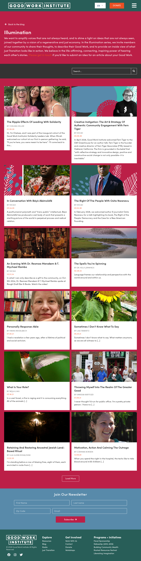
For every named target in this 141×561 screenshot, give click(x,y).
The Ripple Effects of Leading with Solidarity (34, 122)
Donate (68, 547)
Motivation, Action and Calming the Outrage (101, 447)
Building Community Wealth (106, 547)
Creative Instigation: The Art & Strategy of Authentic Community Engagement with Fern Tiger (101, 125)
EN (98, 5)
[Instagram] (15, 555)
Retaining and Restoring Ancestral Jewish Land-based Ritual (36, 449)
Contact (69, 544)
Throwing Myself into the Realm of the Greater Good (103, 388)
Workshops (70, 550)
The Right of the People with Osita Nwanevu (101, 200)
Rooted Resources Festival (105, 550)
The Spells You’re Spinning (90, 263)
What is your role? (18, 387)
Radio (45, 547)
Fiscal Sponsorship (102, 541)
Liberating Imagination (104, 553)
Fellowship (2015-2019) (103, 544)
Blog (44, 544)
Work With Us (71, 541)
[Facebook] (9, 555)
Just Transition (48, 550)
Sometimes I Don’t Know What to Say (96, 326)
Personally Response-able (23, 326)
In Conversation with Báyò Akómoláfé (29, 200)
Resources (46, 541)
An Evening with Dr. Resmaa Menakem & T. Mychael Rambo (33, 265)
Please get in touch (40, 55)
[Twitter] (21, 555)
